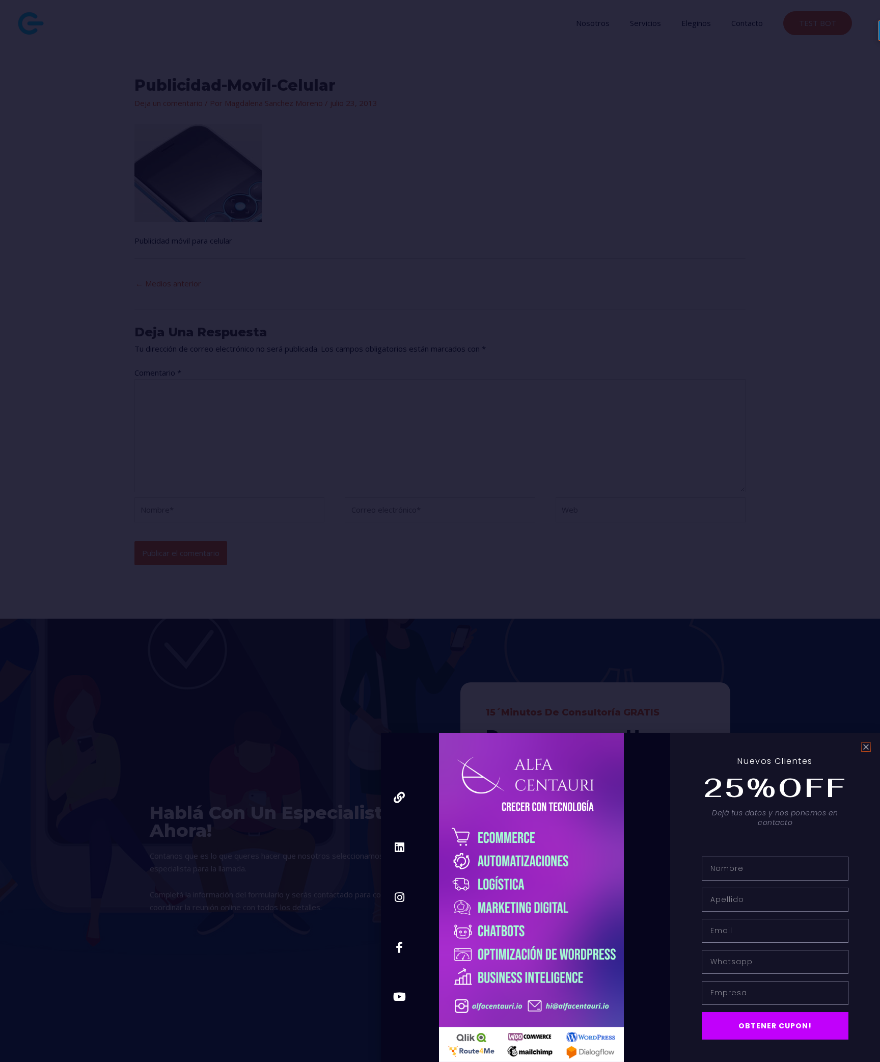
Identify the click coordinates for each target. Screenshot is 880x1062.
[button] (866, 747)
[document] (440, 531)
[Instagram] (399, 897)
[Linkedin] (399, 847)
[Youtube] (399, 997)
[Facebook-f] (399, 947)
